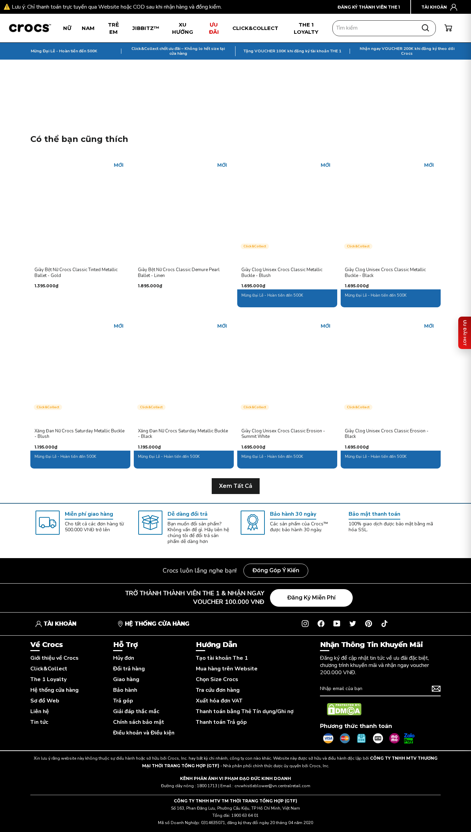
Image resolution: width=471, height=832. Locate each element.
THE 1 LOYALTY (306, 28)
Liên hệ (39, 711)
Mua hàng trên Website (227, 668)
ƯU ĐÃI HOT (465, 333)
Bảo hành (125, 690)
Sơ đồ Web (44, 701)
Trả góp (123, 701)
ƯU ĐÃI (214, 28)
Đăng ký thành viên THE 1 (369, 7)
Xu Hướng (182, 28)
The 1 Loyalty (48, 679)
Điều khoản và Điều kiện (143, 733)
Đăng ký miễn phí (311, 597)
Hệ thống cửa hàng (54, 690)
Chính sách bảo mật (138, 722)
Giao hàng (126, 679)
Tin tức (39, 722)
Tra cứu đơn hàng (218, 690)
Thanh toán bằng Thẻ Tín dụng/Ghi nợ (244, 711)
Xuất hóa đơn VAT (219, 701)
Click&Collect (48, 668)
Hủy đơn (123, 658)
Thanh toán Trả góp (221, 722)
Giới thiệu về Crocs (54, 658)
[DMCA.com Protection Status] (344, 709)
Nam (88, 28)
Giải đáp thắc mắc (136, 711)
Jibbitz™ (145, 28)
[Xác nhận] (436, 689)
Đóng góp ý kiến (275, 570)
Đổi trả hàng (129, 668)
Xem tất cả (235, 486)
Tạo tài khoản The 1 (222, 658)
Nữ (67, 28)
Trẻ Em (113, 28)
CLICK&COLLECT (255, 28)
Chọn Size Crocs (217, 679)
